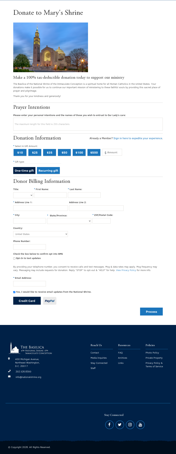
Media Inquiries (99, 357)
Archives (122, 357)
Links (121, 362)
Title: (16, 189)
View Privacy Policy (126, 270)
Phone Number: (21, 241)
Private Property (154, 357)
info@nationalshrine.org (28, 377)
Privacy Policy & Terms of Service (154, 364)
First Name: (42, 189)
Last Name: (76, 189)
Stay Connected (99, 362)
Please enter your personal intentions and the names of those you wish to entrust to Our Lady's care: (69, 115)
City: (17, 215)
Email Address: (23, 277)
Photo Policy (152, 352)
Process (151, 311)
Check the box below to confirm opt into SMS (38, 253)
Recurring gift (48, 170)
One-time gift (24, 170)
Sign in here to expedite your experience (137, 138)
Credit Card (27, 300)
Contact (95, 352)
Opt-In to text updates (28, 258)
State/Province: (58, 215)
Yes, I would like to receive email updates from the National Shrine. (53, 291)
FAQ (120, 352)
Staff (93, 368)
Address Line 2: (77, 202)
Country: (18, 228)
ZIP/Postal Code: (103, 215)
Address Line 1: (23, 202)
